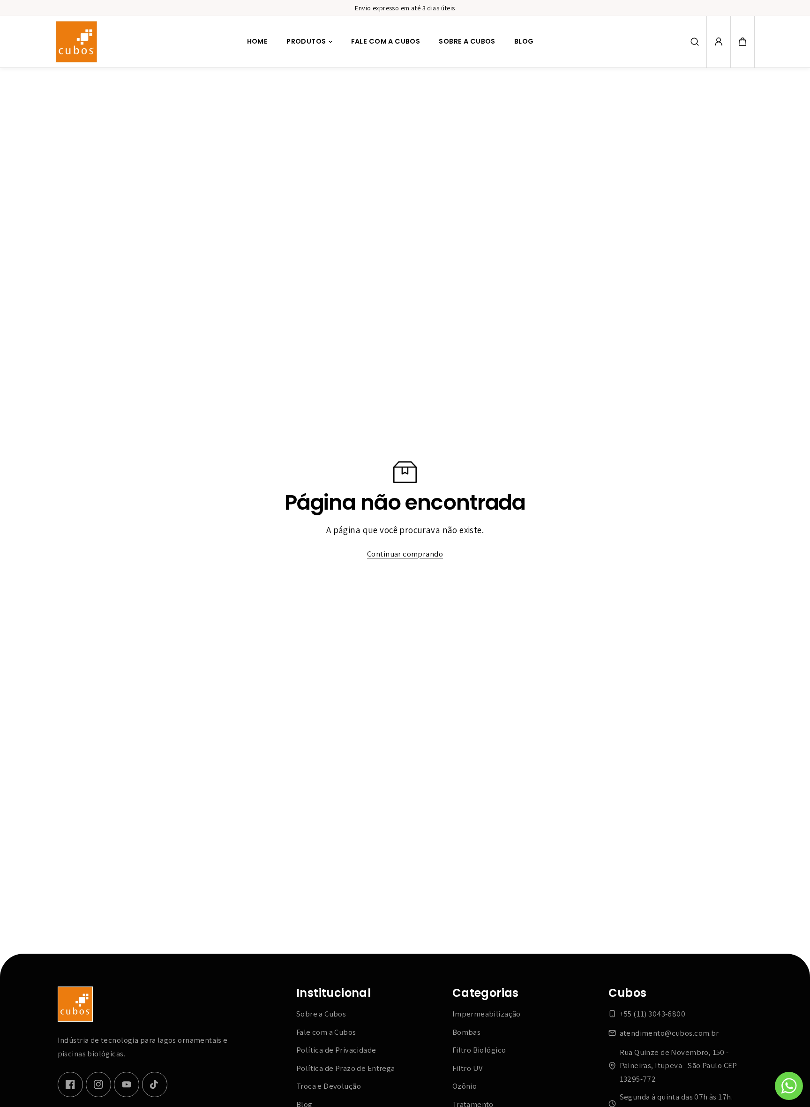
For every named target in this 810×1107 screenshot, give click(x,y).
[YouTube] (126, 1084)
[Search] (694, 41)
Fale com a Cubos (326, 1032)
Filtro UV (467, 1068)
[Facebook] (70, 1084)
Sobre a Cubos (321, 1014)
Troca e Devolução (328, 1086)
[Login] (718, 41)
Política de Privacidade (336, 1050)
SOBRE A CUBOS (467, 41)
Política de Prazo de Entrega (345, 1068)
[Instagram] (98, 1084)
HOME (257, 41)
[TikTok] (154, 1084)
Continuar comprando (405, 554)
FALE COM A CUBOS (385, 41)
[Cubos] (76, 42)
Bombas (466, 1032)
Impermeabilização (486, 1014)
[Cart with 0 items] (742, 41)
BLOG (524, 41)
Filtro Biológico (479, 1050)
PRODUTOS (306, 41)
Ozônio (464, 1086)
